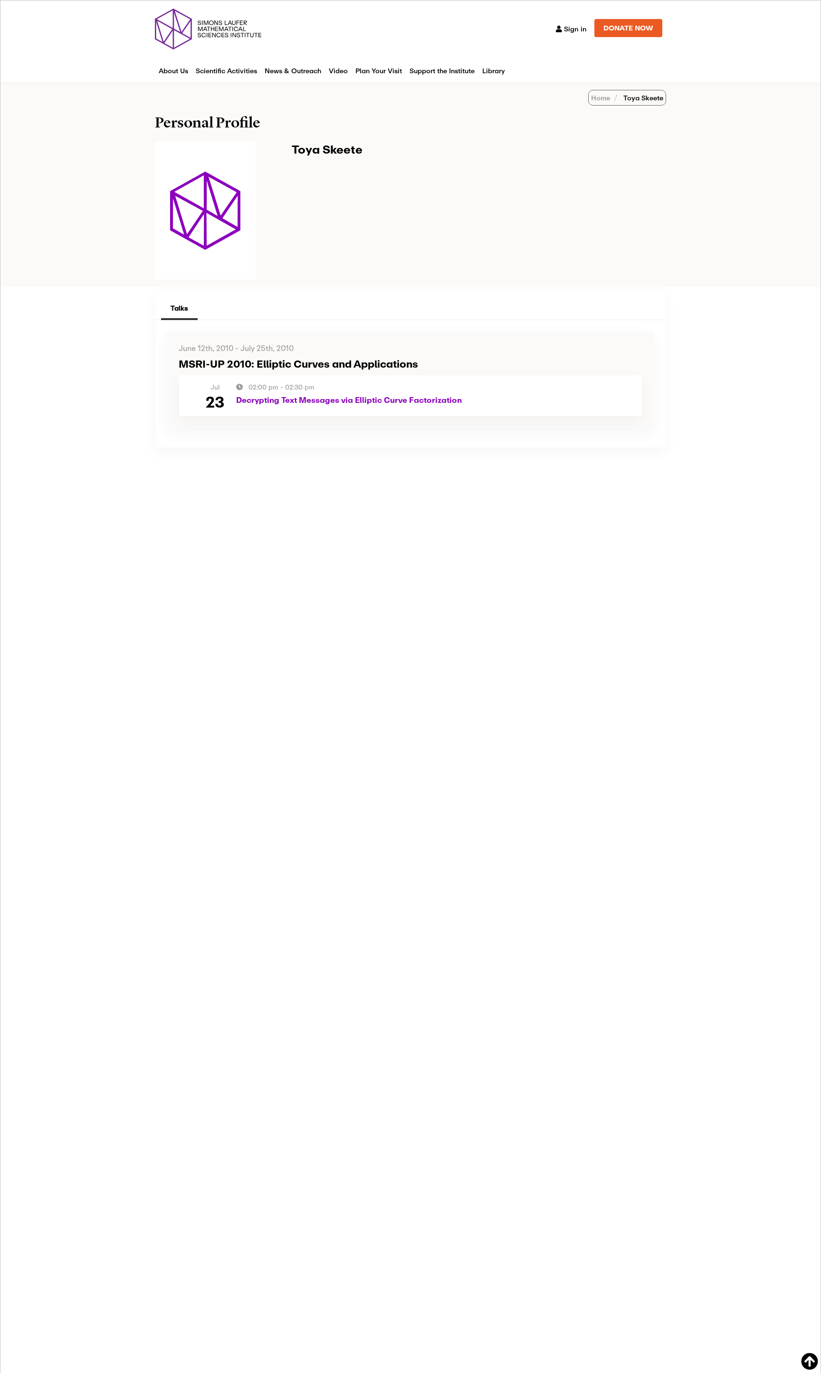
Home (600, 98)
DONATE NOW (628, 28)
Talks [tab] (179, 308)
